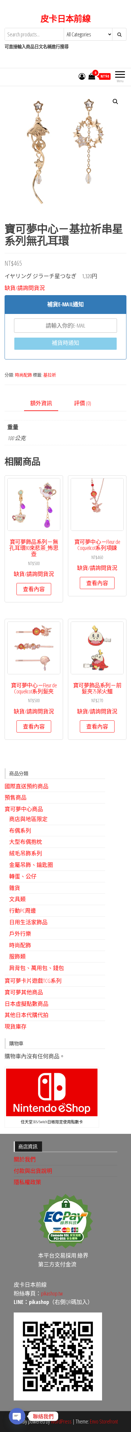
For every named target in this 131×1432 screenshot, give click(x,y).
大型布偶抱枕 (25, 841)
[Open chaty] (17, 1416)
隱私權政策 (27, 1182)
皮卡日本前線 (66, 18)
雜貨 (14, 887)
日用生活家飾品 (28, 922)
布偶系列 (20, 830)
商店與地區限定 (28, 819)
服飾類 (17, 956)
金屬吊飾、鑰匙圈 (31, 864)
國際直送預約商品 (26, 786)
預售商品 (16, 797)
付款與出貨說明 (33, 1170)
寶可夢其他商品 (24, 992)
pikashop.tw (52, 1293)
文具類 (17, 899)
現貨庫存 (16, 1026)
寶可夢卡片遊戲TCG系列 (33, 980)
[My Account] (82, 76)
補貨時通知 (65, 342)
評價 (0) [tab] (82, 403)
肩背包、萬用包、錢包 (36, 968)
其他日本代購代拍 (26, 1015)
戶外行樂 (20, 933)
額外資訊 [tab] (41, 403)
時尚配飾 (23, 375)
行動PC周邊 (22, 910)
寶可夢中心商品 (24, 809)
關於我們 (25, 1159)
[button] (115, 101)
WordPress (61, 1421)
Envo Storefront (104, 1421)
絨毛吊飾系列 (25, 853)
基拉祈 (49, 375)
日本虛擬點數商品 (26, 1003)
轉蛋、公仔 (23, 876)
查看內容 (34, 589)
